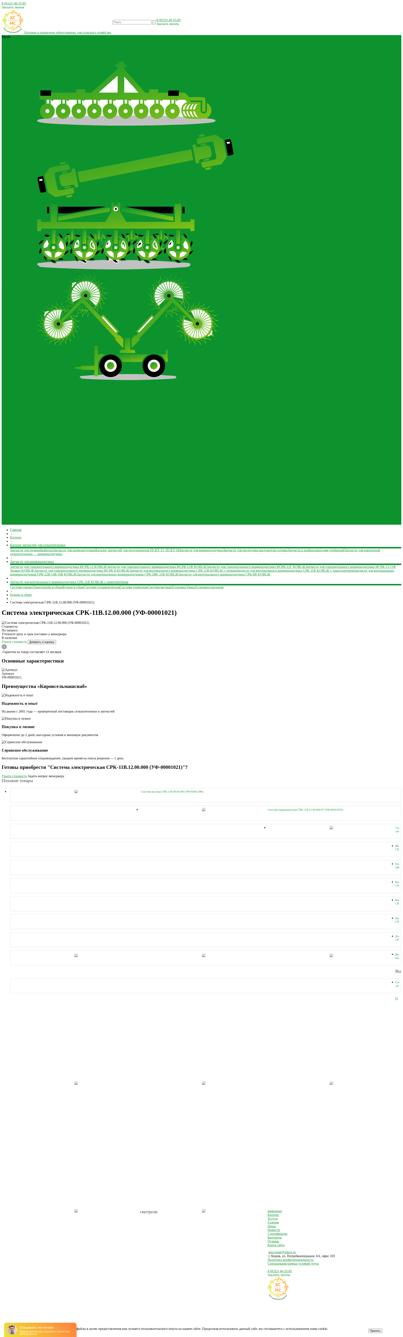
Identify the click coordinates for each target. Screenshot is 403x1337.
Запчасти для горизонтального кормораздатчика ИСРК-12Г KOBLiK (256, 567)
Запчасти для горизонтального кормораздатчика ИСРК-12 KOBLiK (58, 567)
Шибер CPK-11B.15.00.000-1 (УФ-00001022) (397, 847)
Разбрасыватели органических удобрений (103, 59)
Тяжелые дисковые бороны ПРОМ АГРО (174, 132)
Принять (375, 1330)
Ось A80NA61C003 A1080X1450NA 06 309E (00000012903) (397, 865)
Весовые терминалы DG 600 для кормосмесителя (130, 405)
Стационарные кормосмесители (99, 454)
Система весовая (159, 587)
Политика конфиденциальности (291, 1260)
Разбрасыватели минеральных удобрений (67, 496)
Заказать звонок (13, 7)
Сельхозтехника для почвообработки (142, 56)
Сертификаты (12, 280)
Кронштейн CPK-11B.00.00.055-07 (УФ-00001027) (397, 883)
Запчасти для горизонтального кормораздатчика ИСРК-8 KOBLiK (82, 570)
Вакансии (392, 281)
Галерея (20, 283)
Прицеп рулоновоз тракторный (169, 485)
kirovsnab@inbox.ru (282, 1252)
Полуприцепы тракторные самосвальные (66, 485)
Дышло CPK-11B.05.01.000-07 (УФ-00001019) (397, 920)
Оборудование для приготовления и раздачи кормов (74, 447)
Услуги (273, 1218)
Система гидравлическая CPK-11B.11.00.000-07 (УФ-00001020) (305, 809)
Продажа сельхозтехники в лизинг (290, 279)
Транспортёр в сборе (48, 587)
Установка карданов (209, 587)
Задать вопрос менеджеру (46, 776)
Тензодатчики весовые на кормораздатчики (186, 48)
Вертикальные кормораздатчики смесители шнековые (76, 451)
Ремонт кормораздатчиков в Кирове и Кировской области (290, 259)
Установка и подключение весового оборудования (288, 266)
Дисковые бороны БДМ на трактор (119, 132)
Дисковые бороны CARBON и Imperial (65, 132)
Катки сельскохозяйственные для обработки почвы (73, 424)
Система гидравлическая (102, 587)
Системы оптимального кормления (129, 48)
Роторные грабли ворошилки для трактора (140, 386)
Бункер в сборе (73, 587)
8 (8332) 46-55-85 (14, 3)
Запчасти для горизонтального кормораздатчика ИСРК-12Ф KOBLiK (157, 567)
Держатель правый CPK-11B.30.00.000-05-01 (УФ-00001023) (397, 956)
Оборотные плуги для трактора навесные (67, 473)
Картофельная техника (87, 48)
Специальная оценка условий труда (293, 1263)
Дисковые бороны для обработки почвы (66, 44)
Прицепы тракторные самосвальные (75, 488)
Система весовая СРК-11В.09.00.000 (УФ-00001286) (172, 791)
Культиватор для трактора (167, 52)
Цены (272, 1226)
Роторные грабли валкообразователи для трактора (73, 386)
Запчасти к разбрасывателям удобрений (111, 519)
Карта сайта (276, 1245)
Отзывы (8, 283)
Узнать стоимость (15, 642)
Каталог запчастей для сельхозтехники (162, 59)
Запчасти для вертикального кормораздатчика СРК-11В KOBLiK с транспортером (295, 570)
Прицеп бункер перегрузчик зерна (122, 485)
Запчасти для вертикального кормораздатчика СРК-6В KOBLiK (225, 574)
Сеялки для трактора (100, 56)
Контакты (377, 281)
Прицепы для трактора (186, 56)
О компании (11, 276)
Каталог (273, 1215)
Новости (29, 280)
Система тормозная (134, 587)
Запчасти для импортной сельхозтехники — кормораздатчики (81, 515)
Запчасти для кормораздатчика (192, 515)
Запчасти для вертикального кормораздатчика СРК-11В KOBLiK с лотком (183, 570)
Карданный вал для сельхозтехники (121, 44)
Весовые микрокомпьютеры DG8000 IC (65, 405)
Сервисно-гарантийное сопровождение (290, 274)
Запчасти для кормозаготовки (148, 515)
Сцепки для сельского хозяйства (120, 473)
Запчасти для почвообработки (58, 522)
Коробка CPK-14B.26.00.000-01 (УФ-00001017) (397, 901)
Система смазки (21, 587)
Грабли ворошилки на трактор (59, 383)
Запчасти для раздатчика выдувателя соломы (251, 236)
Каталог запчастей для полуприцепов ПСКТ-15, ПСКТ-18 (182, 519)
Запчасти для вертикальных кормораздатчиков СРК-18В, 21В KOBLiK (128, 574)
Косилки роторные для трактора (125, 52)
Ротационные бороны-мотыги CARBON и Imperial (184, 44)
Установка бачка (183, 587)
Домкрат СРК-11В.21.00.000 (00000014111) (397, 938)
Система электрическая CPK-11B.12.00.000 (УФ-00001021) (397, 829)
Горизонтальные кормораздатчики (140, 451)
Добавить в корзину (41, 642)
